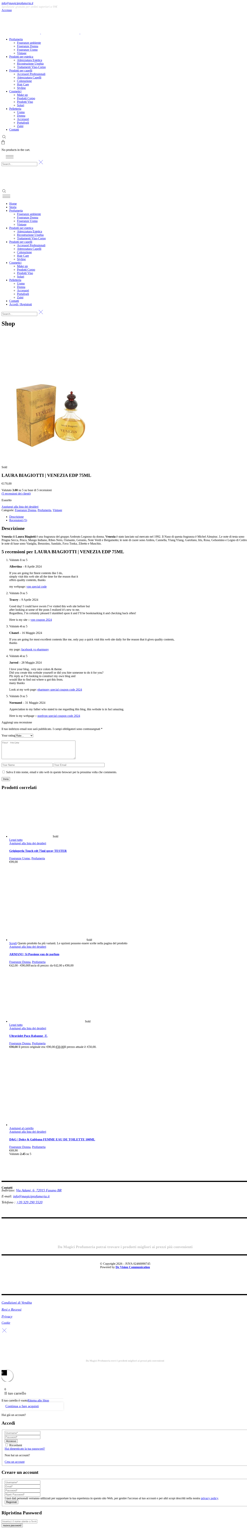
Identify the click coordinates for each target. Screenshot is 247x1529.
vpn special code (36, 586)
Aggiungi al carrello (21, 1128)
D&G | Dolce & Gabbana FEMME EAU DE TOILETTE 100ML (52, 1139)
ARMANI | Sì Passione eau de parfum (34, 954)
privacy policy (209, 1498)
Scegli (13, 943)
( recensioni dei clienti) (16, 493)
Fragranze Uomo (19, 858)
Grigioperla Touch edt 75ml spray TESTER (38, 850)
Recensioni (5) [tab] (18, 520)
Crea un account (15, 1461)
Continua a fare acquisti (22, 1406)
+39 (19, 1202)
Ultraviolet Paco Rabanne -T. (28, 1035)
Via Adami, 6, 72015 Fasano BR (39, 1190)
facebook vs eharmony (35, 649)
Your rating (8, 735)
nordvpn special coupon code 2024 (58, 715)
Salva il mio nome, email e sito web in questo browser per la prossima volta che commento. (61, 772)
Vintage (57, 510)
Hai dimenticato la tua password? (25, 1448)
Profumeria (44, 510)
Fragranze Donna (25, 510)
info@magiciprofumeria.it (17, 3)
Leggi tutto (16, 839)
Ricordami (15, 1445)
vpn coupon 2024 (41, 619)
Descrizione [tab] (16, 516)
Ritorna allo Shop (38, 1400)
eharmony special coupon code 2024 (59, 689)
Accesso (7, 10)
